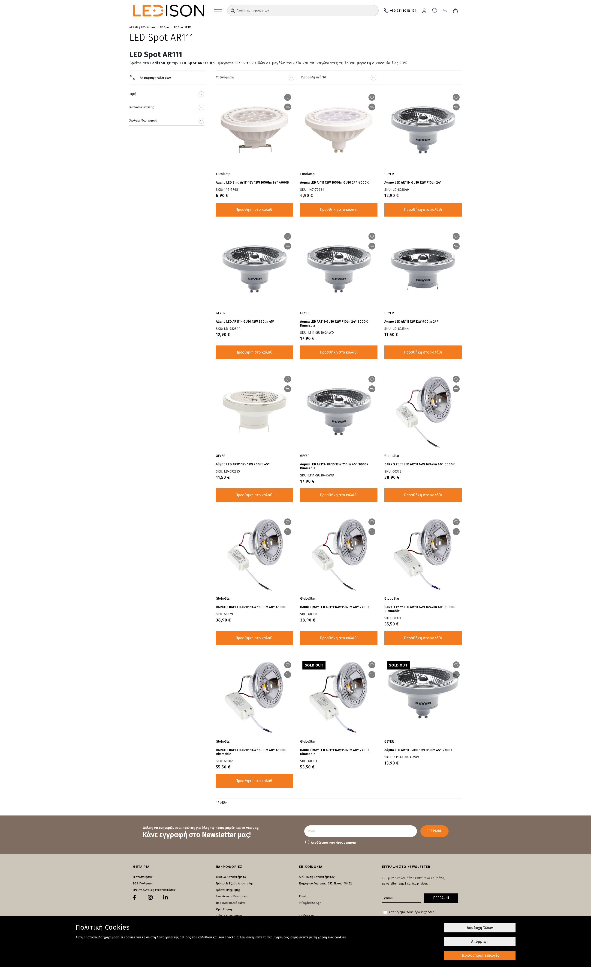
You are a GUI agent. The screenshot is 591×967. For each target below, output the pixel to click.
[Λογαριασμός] (424, 10)
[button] (233, 11)
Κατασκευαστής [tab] (141, 107)
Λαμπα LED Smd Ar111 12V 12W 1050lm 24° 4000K (252, 182)
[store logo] (168, 10)
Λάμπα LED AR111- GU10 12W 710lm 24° (413, 182)
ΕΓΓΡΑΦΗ (434, 831)
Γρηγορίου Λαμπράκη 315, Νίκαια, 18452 (325, 883)
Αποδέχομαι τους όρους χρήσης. (412, 912)
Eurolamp (223, 174)
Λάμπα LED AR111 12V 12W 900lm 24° (411, 322)
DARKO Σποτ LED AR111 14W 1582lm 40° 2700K (335, 607)
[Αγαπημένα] (434, 10)
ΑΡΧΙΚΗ (133, 27)
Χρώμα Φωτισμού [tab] (143, 120)
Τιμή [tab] (132, 94)
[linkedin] (165, 897)
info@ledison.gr (310, 903)
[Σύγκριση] (445, 10)
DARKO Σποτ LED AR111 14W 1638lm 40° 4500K (251, 607)
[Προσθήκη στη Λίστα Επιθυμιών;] (287, 97)
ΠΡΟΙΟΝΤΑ (218, 10)
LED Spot (164, 27)
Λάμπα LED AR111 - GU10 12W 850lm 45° (245, 322)
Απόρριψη (479, 941)
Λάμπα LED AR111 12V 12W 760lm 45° (243, 464)
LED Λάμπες (148, 27)
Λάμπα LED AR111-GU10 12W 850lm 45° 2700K (418, 750)
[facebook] (134, 897)
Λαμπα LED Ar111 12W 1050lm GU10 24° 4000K (334, 182)
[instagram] (150, 897)
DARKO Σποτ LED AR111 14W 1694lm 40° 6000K (419, 464)
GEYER (389, 174)
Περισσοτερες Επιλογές (479, 955)
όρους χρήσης (346, 842)
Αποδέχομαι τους (333, 842)
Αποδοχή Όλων (480, 927)
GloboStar (391, 456)
